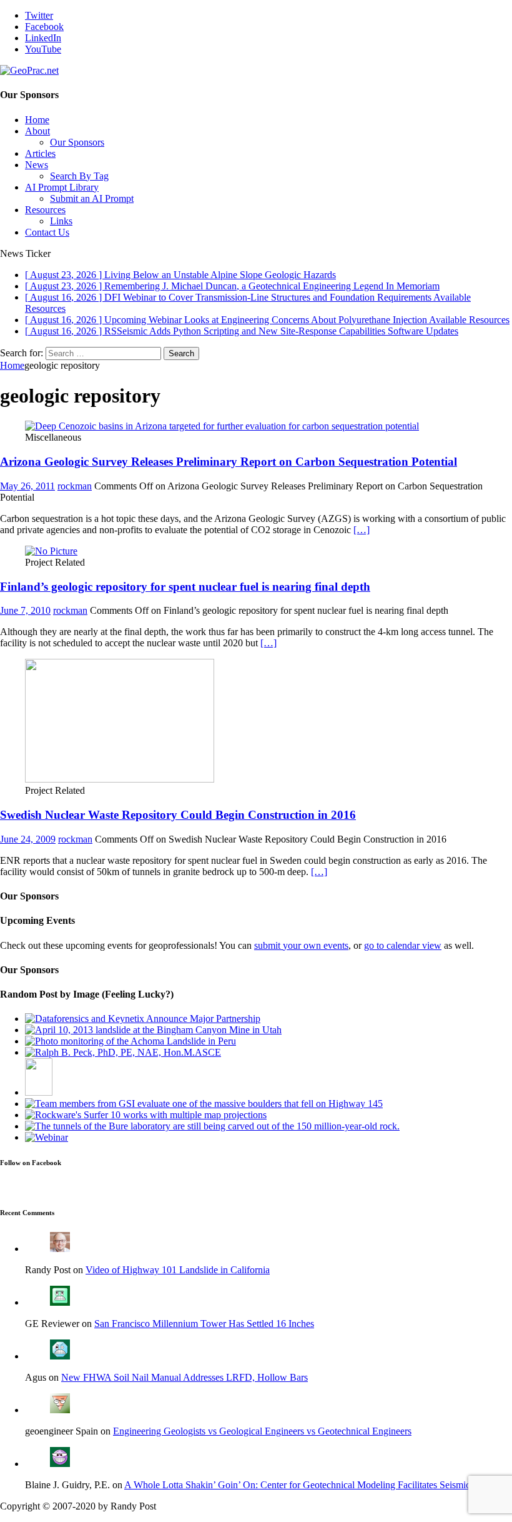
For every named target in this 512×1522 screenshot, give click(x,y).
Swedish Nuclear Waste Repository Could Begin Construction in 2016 (178, 814)
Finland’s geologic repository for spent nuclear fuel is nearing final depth (185, 586)
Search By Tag (79, 176)
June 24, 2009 (28, 839)
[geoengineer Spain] (60, 1409)
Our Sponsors (77, 142)
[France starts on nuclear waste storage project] (212, 1126)
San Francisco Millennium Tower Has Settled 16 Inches (204, 1323)
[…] (361, 529)
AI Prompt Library (62, 187)
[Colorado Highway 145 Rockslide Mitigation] (204, 1103)
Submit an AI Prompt (92, 198)
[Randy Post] (60, 1248)
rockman (74, 486)
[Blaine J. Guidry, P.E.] (60, 1463)
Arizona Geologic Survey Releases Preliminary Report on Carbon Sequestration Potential (228, 461)
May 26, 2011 (27, 486)
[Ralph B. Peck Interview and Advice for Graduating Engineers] (123, 1052)
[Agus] (60, 1356)
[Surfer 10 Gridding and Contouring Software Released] (146, 1114)
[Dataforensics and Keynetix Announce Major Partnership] (142, 1018)
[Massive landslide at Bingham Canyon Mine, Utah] (153, 1029)
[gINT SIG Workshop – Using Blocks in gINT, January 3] (46, 1137)
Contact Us (47, 232)
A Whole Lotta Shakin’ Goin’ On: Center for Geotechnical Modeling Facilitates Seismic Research (316, 1484)
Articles (40, 153)
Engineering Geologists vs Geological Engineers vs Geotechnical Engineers (262, 1431)
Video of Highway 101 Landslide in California (178, 1269)
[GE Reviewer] (60, 1302)
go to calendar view (402, 945)
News (36, 164)
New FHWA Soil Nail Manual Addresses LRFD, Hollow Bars (184, 1377)
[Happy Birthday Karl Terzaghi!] (38, 1092)
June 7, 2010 (25, 610)
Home (37, 119)
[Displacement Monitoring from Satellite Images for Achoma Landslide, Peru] (130, 1041)
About (37, 131)
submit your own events (301, 945)
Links (61, 221)
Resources (45, 209)
